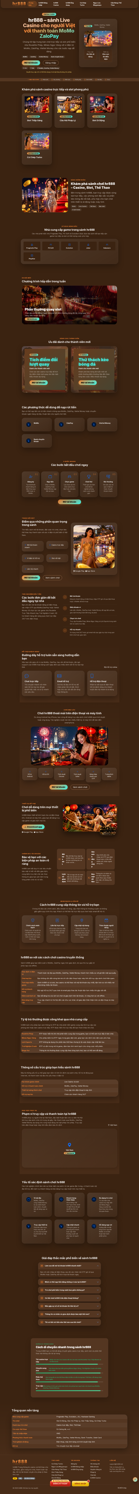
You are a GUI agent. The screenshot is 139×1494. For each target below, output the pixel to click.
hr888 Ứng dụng (70, 4)
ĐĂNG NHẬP (80, 1483)
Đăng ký (74, 1464)
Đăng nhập (50, 63)
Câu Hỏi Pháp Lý (57, 1475)
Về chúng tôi (95, 1464)
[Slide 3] (73, 321)
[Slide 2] (69, 321)
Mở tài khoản (31, 62)
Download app (34, 827)
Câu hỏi (93, 1475)
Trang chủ (31, 4)
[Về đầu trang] (135, 1479)
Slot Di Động (56, 1478)
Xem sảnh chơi (52, 578)
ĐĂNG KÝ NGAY (60, 1483)
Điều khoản (94, 1467)
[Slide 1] (65, 321)
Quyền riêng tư (96, 1469)
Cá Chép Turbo (83, 4)
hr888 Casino (56, 4)
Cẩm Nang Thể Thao (116, 4)
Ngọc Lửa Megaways (97, 4)
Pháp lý (93, 1472)
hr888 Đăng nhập (43, 4)
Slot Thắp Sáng (57, 1472)
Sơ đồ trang (122, 1488)
